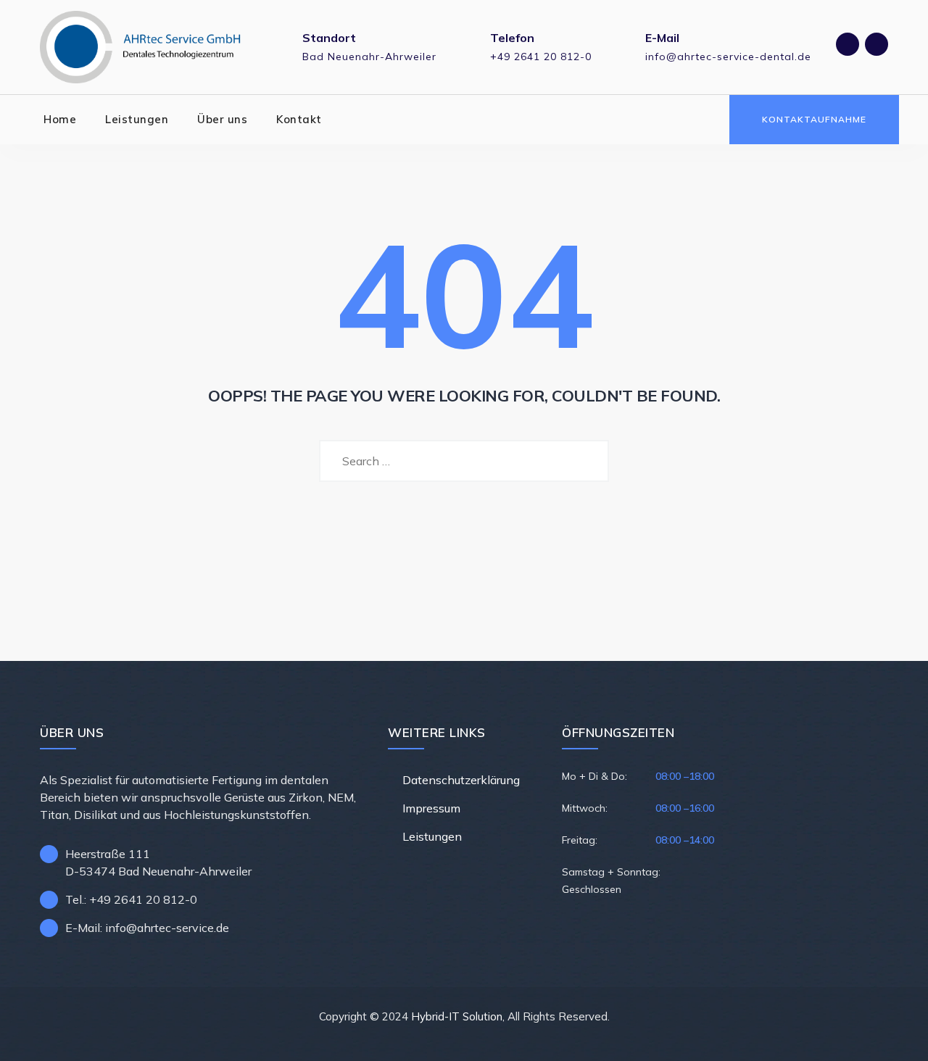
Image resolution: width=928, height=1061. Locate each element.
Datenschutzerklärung (461, 780)
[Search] (706, 119)
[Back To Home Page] (464, 535)
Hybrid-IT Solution (456, 1016)
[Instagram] (876, 44)
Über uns (222, 119)
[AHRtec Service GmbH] (141, 47)
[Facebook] (847, 44)
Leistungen (136, 119)
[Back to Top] (897, 1037)
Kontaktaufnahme (814, 119)
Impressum (431, 808)
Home (60, 119)
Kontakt (299, 119)
